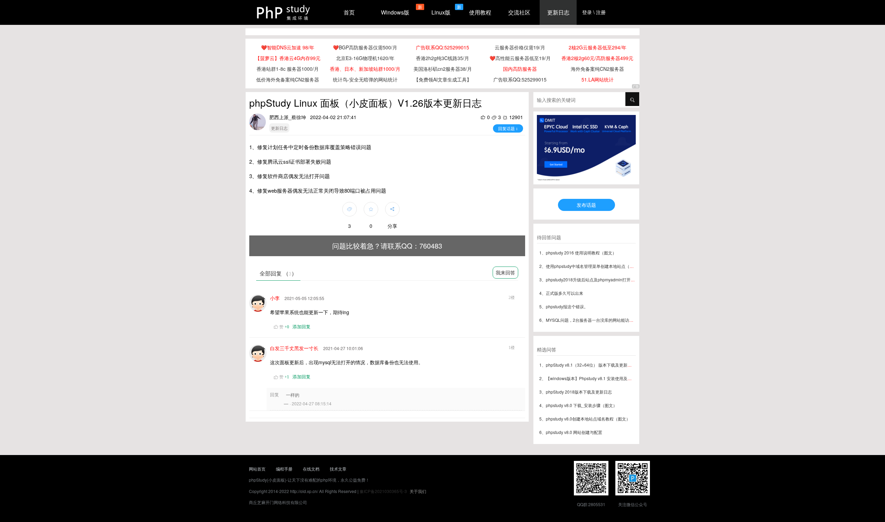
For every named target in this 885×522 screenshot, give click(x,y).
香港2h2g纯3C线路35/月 (442, 58)
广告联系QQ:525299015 (442, 47)
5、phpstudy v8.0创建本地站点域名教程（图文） (584, 419)
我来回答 (505, 272)
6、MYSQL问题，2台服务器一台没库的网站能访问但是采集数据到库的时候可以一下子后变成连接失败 (634, 320)
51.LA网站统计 (597, 79)
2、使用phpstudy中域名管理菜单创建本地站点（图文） (590, 266)
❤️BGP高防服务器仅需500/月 (365, 47)
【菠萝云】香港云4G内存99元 (287, 58)
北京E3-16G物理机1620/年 (365, 58)
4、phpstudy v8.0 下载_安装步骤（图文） (578, 405)
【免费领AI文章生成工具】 (443, 79)
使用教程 (480, 12)
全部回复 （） (278, 273)
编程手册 (284, 469)
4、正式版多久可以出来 (561, 293)
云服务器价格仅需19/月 (520, 47)
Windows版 (395, 12)
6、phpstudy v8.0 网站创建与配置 (570, 432)
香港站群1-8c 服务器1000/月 (288, 68)
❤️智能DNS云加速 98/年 (287, 47)
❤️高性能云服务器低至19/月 (520, 58)
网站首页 (257, 469)
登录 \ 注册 (594, 12)
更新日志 (558, 12)
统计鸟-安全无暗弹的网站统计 (365, 79)
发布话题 (586, 204)
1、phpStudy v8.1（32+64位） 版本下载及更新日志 (587, 365)
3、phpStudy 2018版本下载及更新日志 (575, 392)
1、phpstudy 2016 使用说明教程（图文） (577, 252)
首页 (349, 12)
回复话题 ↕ (508, 128)
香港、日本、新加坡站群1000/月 (365, 68)
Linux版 (440, 12)
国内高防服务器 (520, 68)
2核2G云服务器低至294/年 (597, 47)
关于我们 (418, 491)
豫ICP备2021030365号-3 (383, 491)
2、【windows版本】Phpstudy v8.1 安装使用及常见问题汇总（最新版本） (608, 378)
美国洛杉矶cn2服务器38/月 (442, 68)
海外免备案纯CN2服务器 (597, 68)
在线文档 (311, 469)
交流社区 (519, 12)
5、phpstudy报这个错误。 (563, 306)
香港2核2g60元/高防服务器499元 (597, 58)
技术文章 (338, 469)
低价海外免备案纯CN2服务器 (287, 79)
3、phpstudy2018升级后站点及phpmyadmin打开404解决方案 (596, 279)
